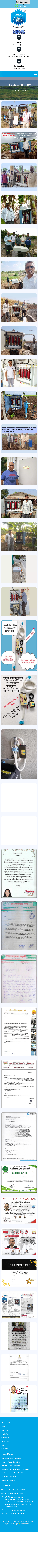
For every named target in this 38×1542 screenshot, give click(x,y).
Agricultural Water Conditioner (11, 1458)
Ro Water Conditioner (8, 1477)
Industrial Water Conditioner (10, 1466)
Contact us (5, 1438)
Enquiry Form (5, 1441)
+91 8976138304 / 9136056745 (15, 1510)
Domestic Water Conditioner (11, 1462)
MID (19, 1524)
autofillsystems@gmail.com (19, 45)
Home (3, 1427)
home (12, 90)
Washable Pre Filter (8, 1480)
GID (30, 1524)
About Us (4, 1430)
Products (4, 1434)
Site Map (4, 1449)
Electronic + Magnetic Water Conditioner (15, 1469)
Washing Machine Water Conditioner (13, 1473)
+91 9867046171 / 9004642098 (15, 1490)
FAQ (2, 1445)
